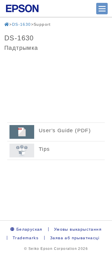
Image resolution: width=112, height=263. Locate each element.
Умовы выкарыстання (78, 229)
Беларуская (28, 229)
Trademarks (25, 238)
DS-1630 (21, 24)
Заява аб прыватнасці (74, 238)
